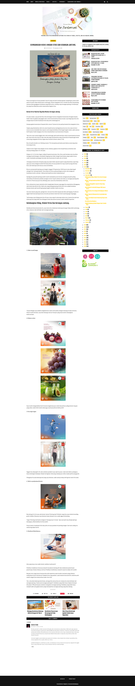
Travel (47, 1)
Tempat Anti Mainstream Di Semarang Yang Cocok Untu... (96, 198)
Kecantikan (98, 126)
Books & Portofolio (39, 1)
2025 (85, 156)
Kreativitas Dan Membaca (90, 201)
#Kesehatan (52, 589)
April (86, 215)
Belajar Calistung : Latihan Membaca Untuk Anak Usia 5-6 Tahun (98, 55)
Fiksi (90, 126)
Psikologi (84, 137)
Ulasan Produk (86, 145)
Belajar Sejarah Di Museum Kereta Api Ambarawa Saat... (96, 195)
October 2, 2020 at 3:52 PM (37, 626)
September (88, 175)
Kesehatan (53, 40)
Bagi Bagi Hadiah (93, 118)
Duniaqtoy (76, 684)
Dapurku (93, 123)
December (87, 168)
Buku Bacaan (85, 123)
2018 (85, 227)
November (87, 171)
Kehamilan (85, 129)
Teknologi (85, 143)
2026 (85, 154)
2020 (85, 167)
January (87, 222)
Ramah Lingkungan (100, 137)
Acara (84, 118)
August (87, 207)
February (87, 220)
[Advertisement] (95, 283)
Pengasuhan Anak (93, 134)
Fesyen (84, 126)
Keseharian (94, 129)
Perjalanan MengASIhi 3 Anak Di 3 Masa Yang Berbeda (95, 184)
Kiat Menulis (85, 132)
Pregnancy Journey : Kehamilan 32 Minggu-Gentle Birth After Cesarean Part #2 (99, 86)
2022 (85, 162)
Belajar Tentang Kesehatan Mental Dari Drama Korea (95, 181)
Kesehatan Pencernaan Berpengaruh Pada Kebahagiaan (51, 613)
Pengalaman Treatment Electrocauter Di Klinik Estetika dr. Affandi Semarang (99, 78)
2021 (85, 164)
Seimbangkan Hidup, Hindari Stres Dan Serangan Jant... (95, 177)
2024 (85, 158)
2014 (85, 235)
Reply (33, 646)
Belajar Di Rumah (86, 121)
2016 (85, 231)
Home (27, 1)
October (87, 173)
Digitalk (101, 123)
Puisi (92, 137)
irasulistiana (34, 625)
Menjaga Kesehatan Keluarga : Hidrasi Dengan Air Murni (35, 612)
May (86, 213)
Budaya (95, 121)
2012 (85, 239)
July (86, 209)
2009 (85, 246)
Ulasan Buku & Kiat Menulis (74, 1)
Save (63, 593)
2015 (85, 233)
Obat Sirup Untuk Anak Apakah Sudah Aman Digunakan (68, 613)
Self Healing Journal (98, 140)
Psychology (62, 1)
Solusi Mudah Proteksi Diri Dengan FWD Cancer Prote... (95, 188)
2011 (85, 242)
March (86, 218)
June (86, 211)
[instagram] (105, 2)
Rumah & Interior (86, 140)
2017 (85, 229)
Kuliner (84, 134)
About (32, 1)
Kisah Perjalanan (96, 132)
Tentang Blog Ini (94, 143)
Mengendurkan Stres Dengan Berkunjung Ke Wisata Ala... (96, 191)
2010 (85, 244)
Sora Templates (64, 684)
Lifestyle (54, 1)
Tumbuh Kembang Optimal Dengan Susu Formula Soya (95, 204)
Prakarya (103, 134)
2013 (85, 237)
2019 (85, 225)
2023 (85, 160)
